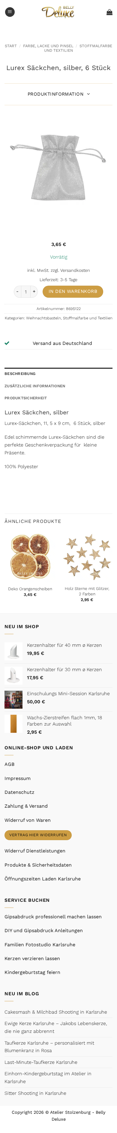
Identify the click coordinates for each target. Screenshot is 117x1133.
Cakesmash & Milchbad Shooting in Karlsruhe (55, 1012)
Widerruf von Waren (27, 820)
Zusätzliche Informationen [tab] (34, 386)
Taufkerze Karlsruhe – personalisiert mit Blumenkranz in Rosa (49, 1047)
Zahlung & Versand (26, 806)
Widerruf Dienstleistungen (34, 851)
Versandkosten (75, 270)
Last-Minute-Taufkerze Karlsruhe (40, 1062)
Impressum (17, 778)
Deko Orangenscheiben (30, 588)
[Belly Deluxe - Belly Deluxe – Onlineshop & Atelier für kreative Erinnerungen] (58, 12)
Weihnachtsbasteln (43, 318)
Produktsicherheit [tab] (25, 398)
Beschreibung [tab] (19, 373)
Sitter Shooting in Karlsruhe (35, 1093)
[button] (10, 12)
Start (11, 46)
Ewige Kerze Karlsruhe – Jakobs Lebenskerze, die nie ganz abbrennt (55, 1027)
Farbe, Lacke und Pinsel (48, 46)
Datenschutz (19, 792)
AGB (9, 764)
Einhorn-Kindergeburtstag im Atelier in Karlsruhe (48, 1077)
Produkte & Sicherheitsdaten (38, 865)
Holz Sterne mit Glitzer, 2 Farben (87, 591)
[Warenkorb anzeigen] (109, 12)
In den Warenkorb (73, 291)
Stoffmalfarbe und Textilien (87, 318)
